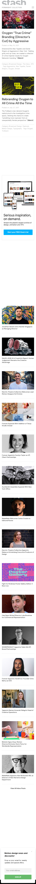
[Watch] (20, 58)
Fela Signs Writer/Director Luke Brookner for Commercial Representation (17, 616)
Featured (26, 126)
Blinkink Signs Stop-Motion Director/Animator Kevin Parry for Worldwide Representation (14, 744)
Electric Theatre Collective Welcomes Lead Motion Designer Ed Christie (18, 393)
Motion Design (7, 128)
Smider (17, 69)
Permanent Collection (12, 7)
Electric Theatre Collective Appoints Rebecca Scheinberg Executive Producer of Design (18, 552)
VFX (32, 64)
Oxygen (11, 69)
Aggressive (11, 66)
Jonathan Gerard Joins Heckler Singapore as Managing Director (17, 328)
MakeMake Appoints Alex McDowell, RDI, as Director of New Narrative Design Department (17, 778)
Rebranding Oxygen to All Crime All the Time (17, 101)
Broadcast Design (15, 64)
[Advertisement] (18, 157)
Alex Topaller (20, 66)
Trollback (5, 131)
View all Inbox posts (18, 788)
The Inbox (26, 64)
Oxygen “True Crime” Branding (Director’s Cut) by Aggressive (17, 37)
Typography (17, 128)
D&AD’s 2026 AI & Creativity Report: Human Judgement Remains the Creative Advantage (18, 360)
